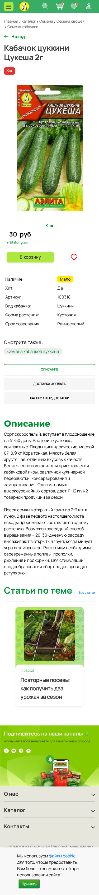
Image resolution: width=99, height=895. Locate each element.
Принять (29, 883)
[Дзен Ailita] (28, 750)
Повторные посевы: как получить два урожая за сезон (45, 688)
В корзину (30, 257)
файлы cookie (62, 856)
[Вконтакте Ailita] (13, 750)
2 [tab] (52, 226)
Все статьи (87, 592)
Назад (18, 36)
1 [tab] (47, 225)
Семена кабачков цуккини (33, 351)
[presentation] (49, 370)
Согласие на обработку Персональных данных (50, 846)
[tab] (49, 370)
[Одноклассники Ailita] (21, 750)
